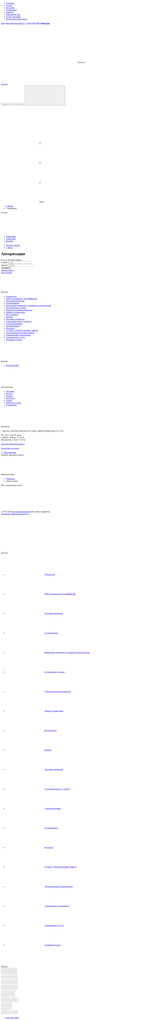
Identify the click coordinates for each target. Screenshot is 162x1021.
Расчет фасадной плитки (16, 19)
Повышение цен (13, 14)
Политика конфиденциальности (15, 514)
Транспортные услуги (15, 337)
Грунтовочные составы (16, 308)
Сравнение (11, 239)
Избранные (11, 236)
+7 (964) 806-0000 (32, 23)
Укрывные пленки (14, 340)
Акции (9, 400)
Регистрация (6, 272)
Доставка (10, 3)
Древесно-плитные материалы (19, 310)
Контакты (10, 8)
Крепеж (9, 317)
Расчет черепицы (13, 17)
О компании (11, 10)
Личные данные (13, 245)
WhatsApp (10, 479)
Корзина (9, 241)
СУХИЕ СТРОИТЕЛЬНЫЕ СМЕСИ (22, 330)
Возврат (9, 396)
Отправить (6, 268)
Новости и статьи (13, 403)
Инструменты (12, 315)
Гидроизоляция (12, 303)
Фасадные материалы (15, 301)
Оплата (9, 5)
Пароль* (4, 265)
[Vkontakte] (20, 505)
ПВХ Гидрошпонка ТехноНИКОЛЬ (21, 299)
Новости (10, 12)
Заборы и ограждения (15, 312)
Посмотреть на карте (10, 448)
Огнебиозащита (13, 326)
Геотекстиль (11, 296)
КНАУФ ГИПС (12, 365)
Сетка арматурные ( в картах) (19, 321)
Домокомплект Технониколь (18, 335)
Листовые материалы (15, 319)
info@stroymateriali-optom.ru (13, 23)
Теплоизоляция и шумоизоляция (20, 333)
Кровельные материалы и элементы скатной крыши (28, 305)
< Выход (9, 248)
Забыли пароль (7, 270)
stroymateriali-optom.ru (21, 512)
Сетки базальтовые (14, 324)
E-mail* (4, 262)
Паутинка (10, 328)
